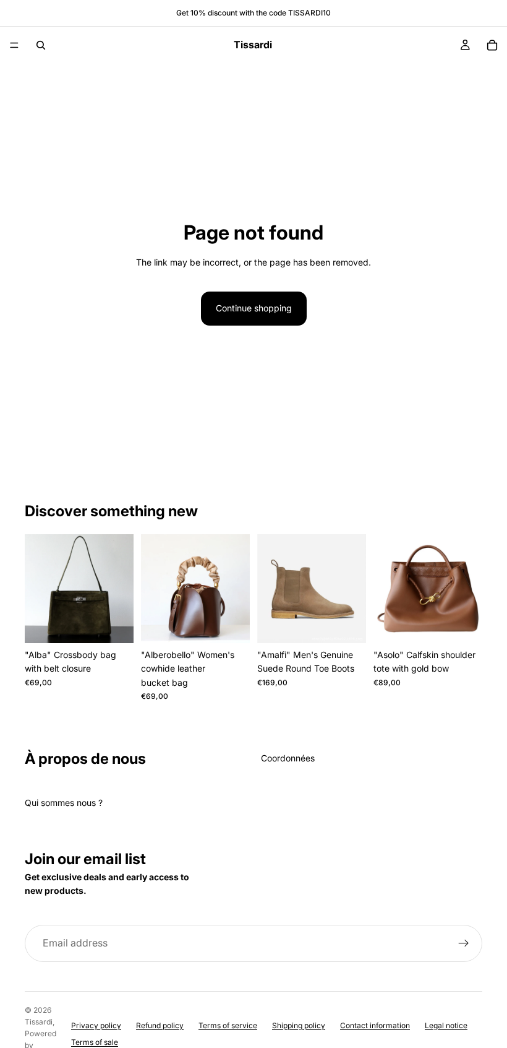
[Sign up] (464, 943)
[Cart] (492, 45)
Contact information (375, 1025)
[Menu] (14, 45)
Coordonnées (288, 758)
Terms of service (227, 1025)
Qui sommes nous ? (64, 802)
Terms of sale (94, 1042)
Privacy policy (96, 1025)
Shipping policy (298, 1025)
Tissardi (39, 1021)
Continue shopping (254, 308)
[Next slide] (120, 588)
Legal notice (446, 1025)
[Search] (40, 45)
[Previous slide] (38, 588)
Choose (125, 623)
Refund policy (160, 1025)
